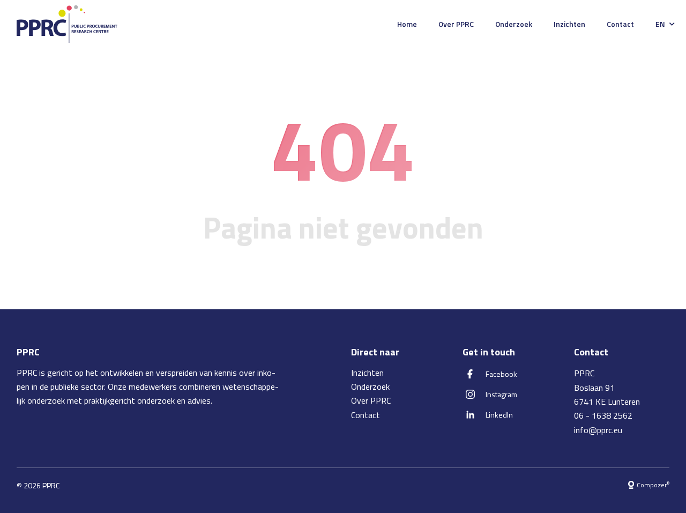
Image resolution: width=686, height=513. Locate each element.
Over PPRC (456, 23)
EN (660, 23)
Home (407, 23)
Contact (620, 23)
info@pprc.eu (598, 429)
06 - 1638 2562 (603, 415)
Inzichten (569, 23)
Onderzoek (513, 23)
